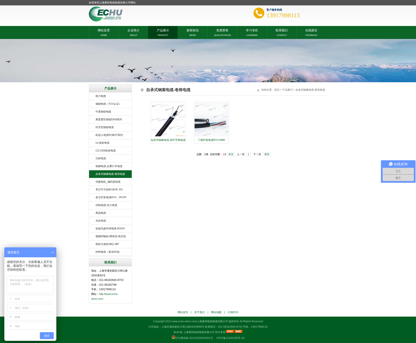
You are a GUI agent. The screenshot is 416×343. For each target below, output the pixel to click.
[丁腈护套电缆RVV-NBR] (211, 135)
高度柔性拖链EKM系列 (109, 119)
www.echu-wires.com (184, 321)
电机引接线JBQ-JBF (107, 244)
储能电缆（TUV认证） (109, 103)
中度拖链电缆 (103, 111)
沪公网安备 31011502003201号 (194, 338)
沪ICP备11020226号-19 (230, 338)
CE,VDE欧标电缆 (106, 150)
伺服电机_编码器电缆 (108, 181)
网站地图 (216, 312)
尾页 (267, 154)
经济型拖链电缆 (105, 127)
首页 (277, 89)
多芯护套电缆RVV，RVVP (111, 197)
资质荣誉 (222, 30)
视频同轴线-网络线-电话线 (111, 236)
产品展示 (163, 30)
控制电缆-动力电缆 (106, 205)
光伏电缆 (101, 220)
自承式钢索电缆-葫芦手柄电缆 (168, 140)
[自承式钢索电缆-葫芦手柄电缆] (168, 135)
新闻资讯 (193, 30)
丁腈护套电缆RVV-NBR (211, 140)
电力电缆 (101, 96)
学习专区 (252, 30)
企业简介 (133, 30)
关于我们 (199, 312)
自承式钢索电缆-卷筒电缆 (110, 174)
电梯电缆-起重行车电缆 (109, 166)
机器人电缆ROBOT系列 (109, 135)
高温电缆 (101, 212)
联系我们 (282, 30)
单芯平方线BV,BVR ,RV (109, 189)
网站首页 (104, 30)
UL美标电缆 (102, 142)
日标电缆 (101, 158)
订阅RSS (233, 312)
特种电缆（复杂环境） (109, 251)
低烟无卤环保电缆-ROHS (110, 228)
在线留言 (311, 30)
